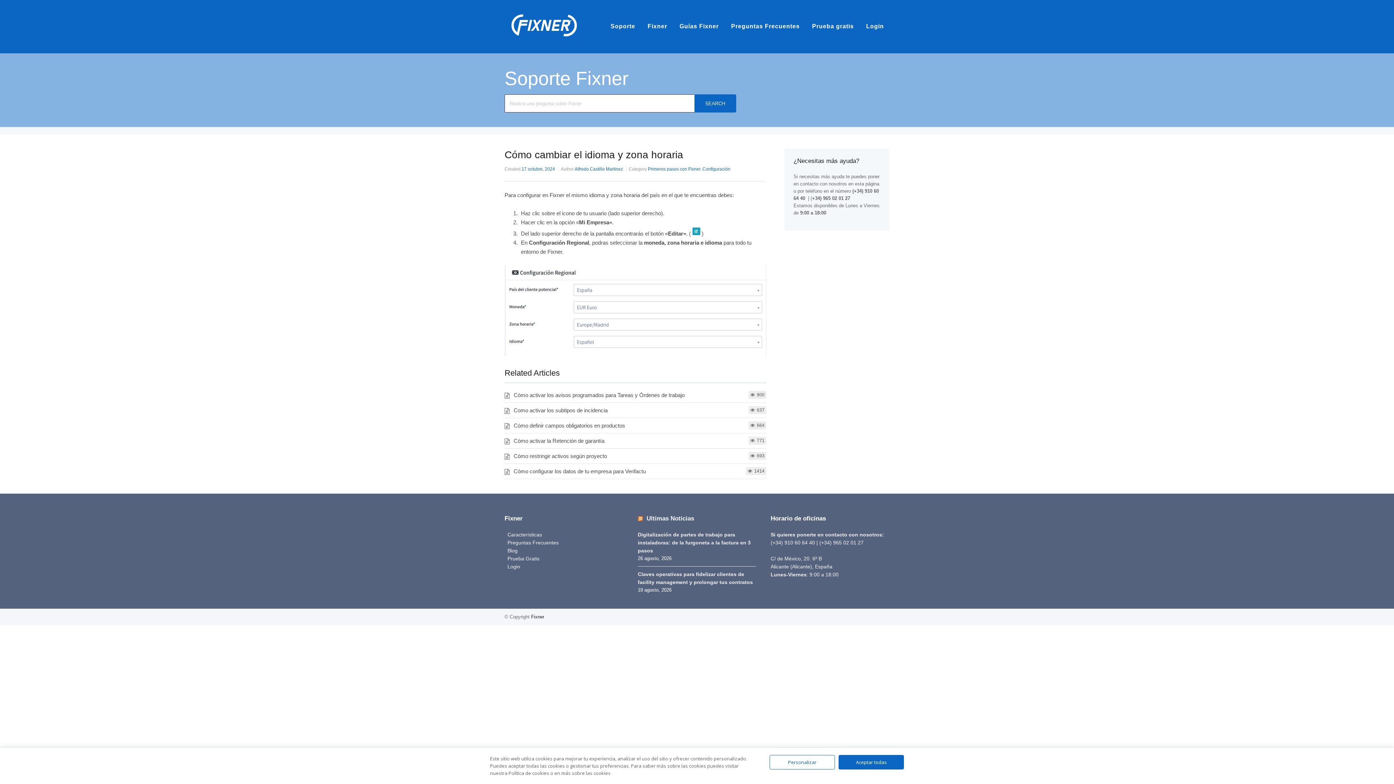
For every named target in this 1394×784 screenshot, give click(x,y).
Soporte (623, 26)
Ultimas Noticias (670, 518)
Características (525, 535)
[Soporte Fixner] (544, 40)
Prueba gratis (833, 26)
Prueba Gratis (523, 559)
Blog (513, 551)
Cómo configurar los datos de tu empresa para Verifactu (580, 471)
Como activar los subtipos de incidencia (561, 410)
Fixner (657, 26)
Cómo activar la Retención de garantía (559, 441)
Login (875, 26)
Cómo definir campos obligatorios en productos (569, 425)
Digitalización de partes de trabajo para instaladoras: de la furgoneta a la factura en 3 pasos (694, 543)
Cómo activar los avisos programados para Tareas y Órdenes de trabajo (599, 395)
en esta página (863, 184)
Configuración (716, 169)
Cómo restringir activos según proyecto (560, 456)
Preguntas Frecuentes (765, 26)
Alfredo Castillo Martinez (599, 169)
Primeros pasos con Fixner (674, 169)
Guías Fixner (699, 26)
